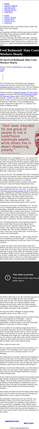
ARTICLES (17, 67)
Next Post (29, 423)
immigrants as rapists (30, 94)
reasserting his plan (6, 87)
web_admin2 (27, 67)
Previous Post (12, 421)
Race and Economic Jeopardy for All (16, 191)
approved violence (9, 96)
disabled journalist (20, 92)
